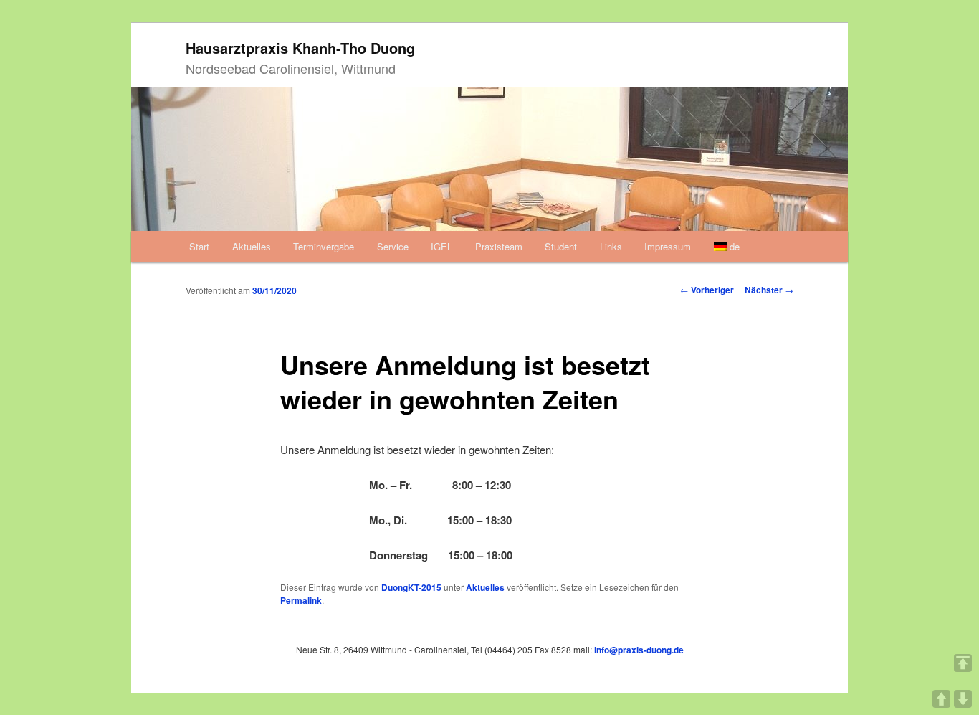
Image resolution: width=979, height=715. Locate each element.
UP (941, 699)
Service (393, 246)
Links (611, 246)
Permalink (301, 600)
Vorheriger (707, 289)
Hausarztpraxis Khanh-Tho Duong (300, 47)
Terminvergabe (323, 246)
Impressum (667, 246)
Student (561, 246)
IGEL (441, 246)
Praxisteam (498, 246)
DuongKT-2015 (411, 587)
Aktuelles (251, 246)
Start (199, 246)
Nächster (769, 289)
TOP (963, 663)
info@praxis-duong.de (639, 649)
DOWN (963, 699)
